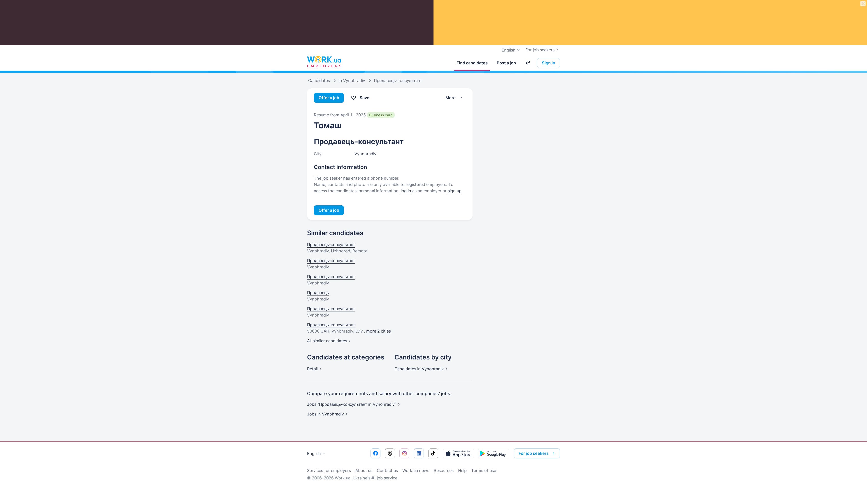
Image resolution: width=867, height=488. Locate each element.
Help (462, 470)
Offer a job (329, 97)
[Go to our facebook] (375, 453)
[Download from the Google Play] (493, 453)
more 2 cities (378, 331)
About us (363, 470)
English (314, 453)
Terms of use (483, 470)
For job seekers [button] (534, 453)
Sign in (548, 63)
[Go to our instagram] (404, 453)
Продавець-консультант (331, 244)
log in (406, 190)
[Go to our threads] (390, 453)
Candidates (419, 368)
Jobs (325, 414)
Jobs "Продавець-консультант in (351, 404)
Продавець (318, 292)
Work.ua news (415, 470)
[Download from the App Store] (458, 453)
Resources (444, 470)
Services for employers (329, 470)
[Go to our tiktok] (433, 453)
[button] (528, 63)
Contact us (387, 470)
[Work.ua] (324, 62)
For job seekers (540, 49)
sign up (454, 190)
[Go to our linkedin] (419, 453)
